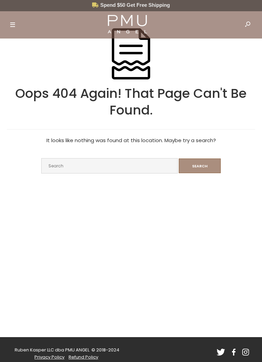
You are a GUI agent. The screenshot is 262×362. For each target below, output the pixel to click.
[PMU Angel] (127, 25)
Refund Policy (83, 357)
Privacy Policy (49, 357)
